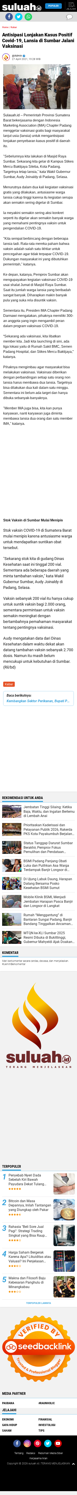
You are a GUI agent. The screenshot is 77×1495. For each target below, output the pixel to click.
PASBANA (8, 1403)
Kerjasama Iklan (38, 1458)
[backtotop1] (73, 1464)
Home (5, 27)
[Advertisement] (38, 471)
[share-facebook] (9, 17)
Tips (41, 1430)
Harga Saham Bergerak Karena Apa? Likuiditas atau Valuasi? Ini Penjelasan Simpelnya (30, 1257)
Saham (7, 1430)
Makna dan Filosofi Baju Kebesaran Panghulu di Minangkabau (27, 1282)
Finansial (45, 1419)
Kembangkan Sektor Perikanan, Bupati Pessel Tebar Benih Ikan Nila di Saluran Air (38, 701)
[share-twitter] (18, 17)
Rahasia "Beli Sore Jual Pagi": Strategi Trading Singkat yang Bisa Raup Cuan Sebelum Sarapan (27, 1231)
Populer (53, 5)
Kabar (9, 684)
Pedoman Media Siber (50, 1453)
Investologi (46, 1425)
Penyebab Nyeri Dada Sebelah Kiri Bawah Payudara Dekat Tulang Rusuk (26, 1180)
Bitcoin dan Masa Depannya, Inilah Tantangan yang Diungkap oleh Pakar (30, 1205)
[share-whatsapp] (28, 17)
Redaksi (30, 1453)
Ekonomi (8, 1419)
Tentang (19, 1453)
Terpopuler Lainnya (38, 1303)
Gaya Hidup (9, 1425)
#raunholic (46, 1403)
